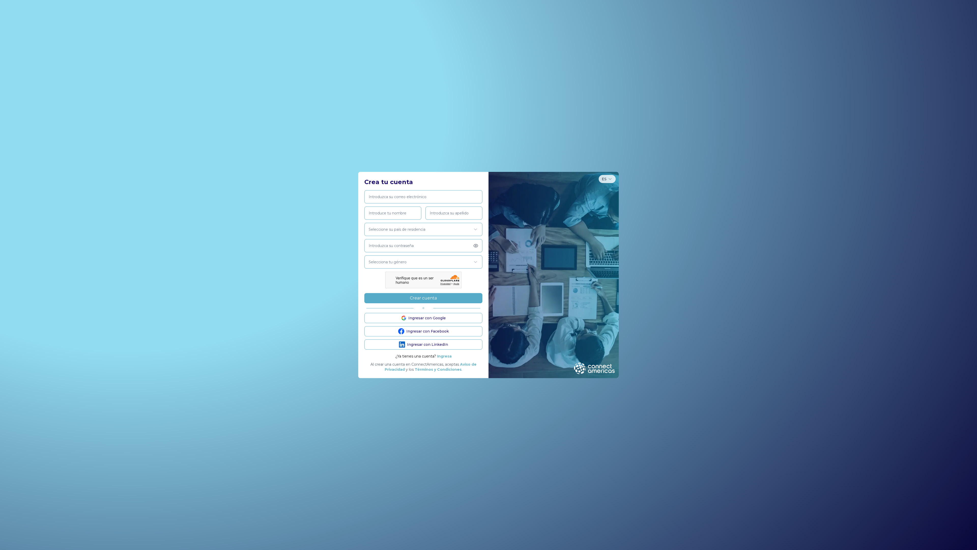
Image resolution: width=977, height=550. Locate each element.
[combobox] (607, 179)
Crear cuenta (423, 298)
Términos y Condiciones (438, 369)
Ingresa (444, 356)
